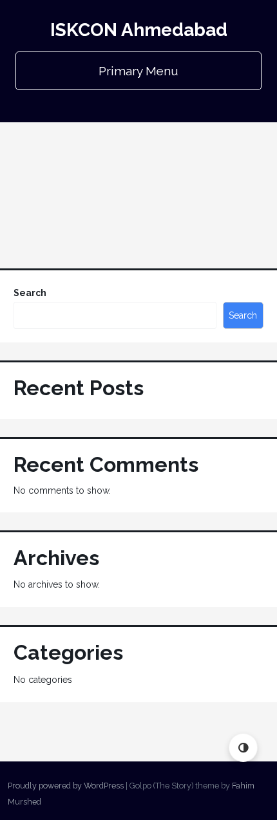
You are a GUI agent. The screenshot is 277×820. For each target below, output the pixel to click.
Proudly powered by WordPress (66, 785)
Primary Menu (138, 71)
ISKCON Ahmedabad (138, 30)
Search (30, 293)
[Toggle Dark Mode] (243, 747)
